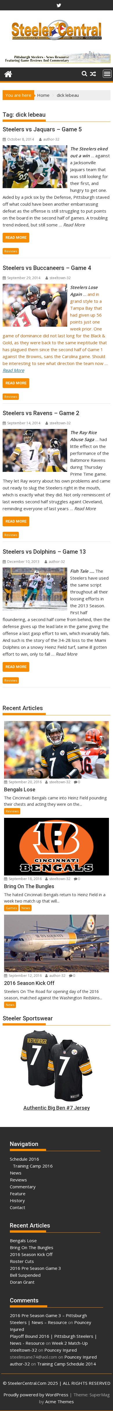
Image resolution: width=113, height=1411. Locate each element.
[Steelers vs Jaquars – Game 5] (35, 149)
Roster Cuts (22, 1261)
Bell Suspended (25, 1275)
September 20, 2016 (25, 782)
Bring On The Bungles (31, 1247)
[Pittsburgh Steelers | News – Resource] (8, 73)
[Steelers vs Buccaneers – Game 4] (35, 287)
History (17, 1200)
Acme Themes (59, 1401)
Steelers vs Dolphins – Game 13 (44, 551)
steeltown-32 (60, 277)
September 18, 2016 (25, 878)
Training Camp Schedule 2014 (66, 1364)
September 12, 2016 (25, 975)
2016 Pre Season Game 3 (35, 1268)
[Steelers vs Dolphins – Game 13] (35, 571)
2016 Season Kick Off (31, 1254)
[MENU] (107, 74)
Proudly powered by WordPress (35, 1394)
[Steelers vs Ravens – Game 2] (35, 432)
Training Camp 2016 (33, 1166)
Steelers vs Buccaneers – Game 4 (47, 267)
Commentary (23, 1186)
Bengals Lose (23, 1240)
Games (11, 908)
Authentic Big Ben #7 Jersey (56, 1108)
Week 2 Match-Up (70, 1343)
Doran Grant (22, 1282)
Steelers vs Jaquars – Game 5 (42, 129)
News (25, 908)
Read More (16, 237)
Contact (17, 1207)
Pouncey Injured (60, 1350)
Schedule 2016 (24, 1159)
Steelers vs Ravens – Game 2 (41, 413)
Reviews (10, 251)
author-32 (51, 139)
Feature (17, 1193)
